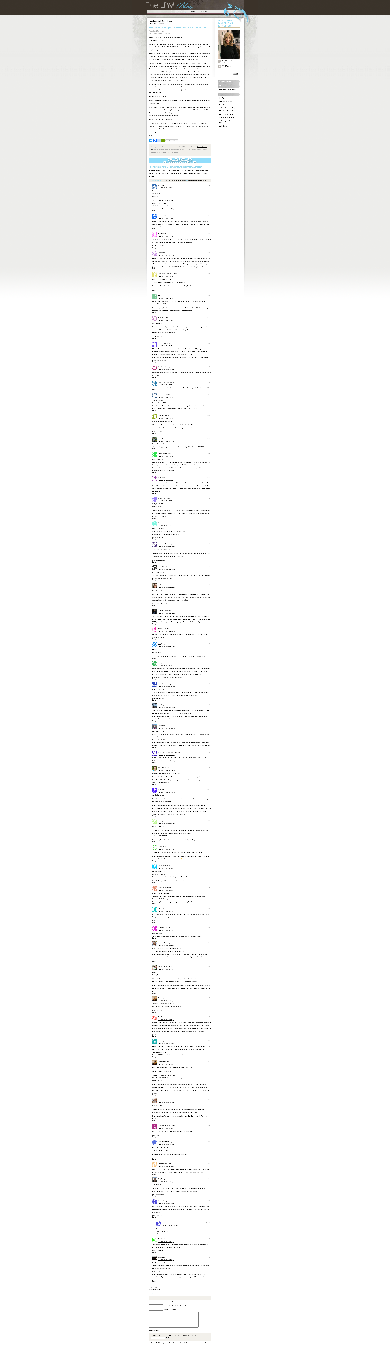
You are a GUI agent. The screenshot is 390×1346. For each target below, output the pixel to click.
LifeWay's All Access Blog (227, 108)
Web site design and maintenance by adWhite (194, 1343)
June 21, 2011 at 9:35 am (166, 480)
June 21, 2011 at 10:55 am (166, 646)
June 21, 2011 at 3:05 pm (169, 1225)
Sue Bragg (161, 705)
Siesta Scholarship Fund (226, 117)
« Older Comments (155, 1287)
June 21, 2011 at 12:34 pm (166, 823)
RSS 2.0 (186, 149)
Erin (159, 821)
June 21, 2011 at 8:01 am (166, 218)
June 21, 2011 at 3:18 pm (166, 1260)
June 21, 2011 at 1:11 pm (166, 849)
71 (205, 180)
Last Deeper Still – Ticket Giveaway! (161, 21)
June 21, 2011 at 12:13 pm (166, 728)
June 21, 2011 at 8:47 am (166, 346)
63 (189, 180)
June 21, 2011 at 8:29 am (166, 276)
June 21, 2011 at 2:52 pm (166, 1144)
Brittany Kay (162, 767)
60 (183, 180)
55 (172, 180)
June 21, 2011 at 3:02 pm (166, 1182)
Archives (205, 11)
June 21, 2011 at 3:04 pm (166, 1203)
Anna (159, 477)
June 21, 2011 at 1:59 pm (166, 969)
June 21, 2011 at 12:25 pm (166, 770)
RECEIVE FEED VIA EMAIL (227, 61)
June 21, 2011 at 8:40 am (166, 298)
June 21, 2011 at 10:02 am (166, 546)
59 (181, 180)
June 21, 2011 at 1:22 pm (166, 890)
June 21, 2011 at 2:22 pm (166, 1001)
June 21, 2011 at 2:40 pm (166, 1102)
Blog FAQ (222, 98)
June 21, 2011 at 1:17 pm (166, 868)
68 (199, 180)
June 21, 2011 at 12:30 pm (166, 792)
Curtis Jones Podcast (225, 101)
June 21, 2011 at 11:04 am (166, 666)
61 (185, 180)
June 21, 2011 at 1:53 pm (166, 930)
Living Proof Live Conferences (228, 111)
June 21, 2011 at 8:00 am (166, 188)
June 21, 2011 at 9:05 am (166, 385)
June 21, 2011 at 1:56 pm (166, 945)
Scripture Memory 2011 (164, 33)
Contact (217, 11)
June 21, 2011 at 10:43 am (166, 631)
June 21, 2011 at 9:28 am (166, 456)
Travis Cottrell (223, 126)
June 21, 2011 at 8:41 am (166, 320)
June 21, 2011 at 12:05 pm (166, 707)
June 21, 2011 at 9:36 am (166, 501)
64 (191, 180)
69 (201, 180)
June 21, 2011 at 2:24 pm (166, 1020)
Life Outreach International (227, 89)
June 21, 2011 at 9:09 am (166, 418)
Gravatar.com (188, 170)
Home (193, 11)
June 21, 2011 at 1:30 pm (166, 911)
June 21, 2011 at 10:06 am (166, 569)
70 (203, 180)
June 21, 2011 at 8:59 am (166, 370)
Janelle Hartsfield (163, 966)
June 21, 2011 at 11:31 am (166, 686)
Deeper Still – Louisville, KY (157, 23)
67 (197, 180)
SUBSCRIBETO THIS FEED (226, 66)
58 (179, 180)
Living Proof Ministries (226, 114)
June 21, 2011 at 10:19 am (166, 587)
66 (195, 180)
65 (193, 180)
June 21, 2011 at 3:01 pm (166, 1166)
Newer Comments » (155, 1290)
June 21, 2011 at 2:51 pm (166, 1128)
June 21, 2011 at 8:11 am (166, 255)
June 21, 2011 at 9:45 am (166, 526)
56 (175, 180)
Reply (154, 210)
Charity (160, 644)
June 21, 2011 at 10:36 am (166, 613)
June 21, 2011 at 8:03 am (166, 236)
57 (177, 180)
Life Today (222, 104)
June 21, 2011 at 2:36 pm (166, 1064)
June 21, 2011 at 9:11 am (166, 441)
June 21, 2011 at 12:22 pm (166, 755)
